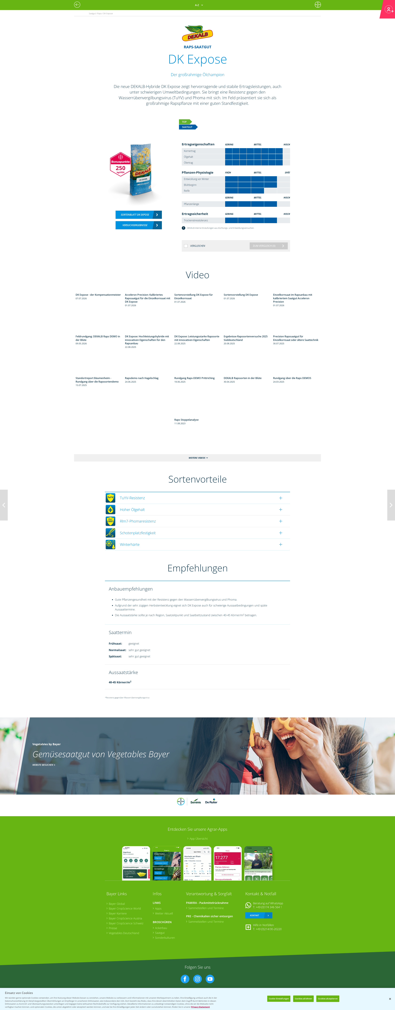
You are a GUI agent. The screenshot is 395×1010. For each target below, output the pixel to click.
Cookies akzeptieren (327, 998)
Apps (158, 908)
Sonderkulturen (165, 937)
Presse (113, 928)
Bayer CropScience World (125, 908)
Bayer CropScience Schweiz (126, 923)
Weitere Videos (197, 457)
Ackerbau (161, 928)
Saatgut (160, 933)
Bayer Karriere (118, 913)
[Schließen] (390, 998)
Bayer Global (117, 904)
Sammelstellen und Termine (206, 908)
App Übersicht (199, 838)
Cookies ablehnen (303, 998)
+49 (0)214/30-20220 (269, 929)
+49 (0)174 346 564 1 (269, 907)
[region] (197, 999)
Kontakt (254, 915)
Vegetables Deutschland (124, 933)
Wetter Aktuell (164, 913)
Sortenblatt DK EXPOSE (135, 214)
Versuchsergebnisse (135, 225)
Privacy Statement (200, 1006)
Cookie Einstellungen (279, 998)
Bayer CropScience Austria (125, 918)
